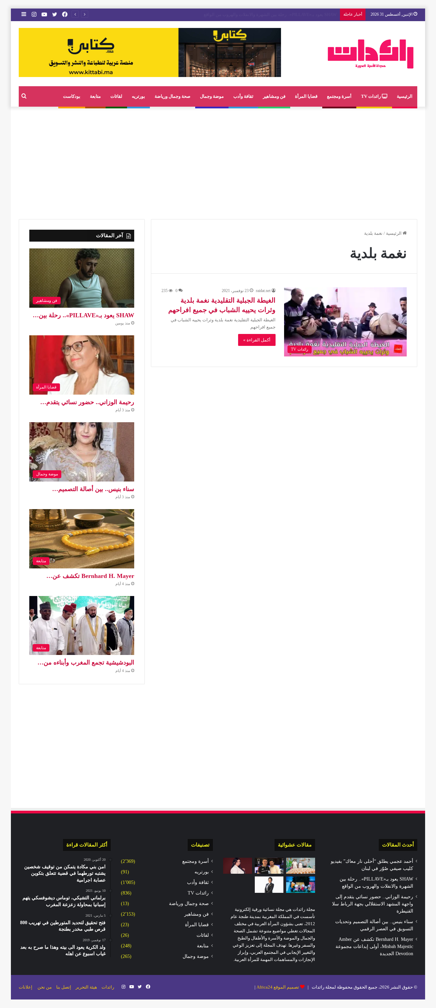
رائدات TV (371, 96)
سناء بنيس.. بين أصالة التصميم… (93, 489)
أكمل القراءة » (256, 339)
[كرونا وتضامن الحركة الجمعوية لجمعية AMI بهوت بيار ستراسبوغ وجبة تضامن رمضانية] (300, 866)
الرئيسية (404, 96)
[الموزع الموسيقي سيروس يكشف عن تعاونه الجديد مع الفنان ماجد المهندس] (269, 866)
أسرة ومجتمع (339, 96)
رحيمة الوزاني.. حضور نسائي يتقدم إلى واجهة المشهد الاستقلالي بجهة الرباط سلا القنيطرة (372, 904)
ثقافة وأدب (243, 96)
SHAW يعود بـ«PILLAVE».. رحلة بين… (83, 315)
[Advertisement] (218, 161)
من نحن (44, 987)
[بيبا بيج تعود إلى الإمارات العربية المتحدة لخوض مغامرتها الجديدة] (300, 884)
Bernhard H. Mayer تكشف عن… (90, 575)
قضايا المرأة (306, 96)
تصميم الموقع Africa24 (277, 987)
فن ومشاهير (274, 96)
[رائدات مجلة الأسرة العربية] (370, 54)
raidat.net (263, 290)
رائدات (108, 987)
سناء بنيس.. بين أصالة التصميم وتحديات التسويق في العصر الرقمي (275, 14)
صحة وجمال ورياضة (172, 96)
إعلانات (25, 987)
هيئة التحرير (86, 987)
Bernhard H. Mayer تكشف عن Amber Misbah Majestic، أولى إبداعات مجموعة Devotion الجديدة (374, 946)
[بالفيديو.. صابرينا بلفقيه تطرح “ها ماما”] (237, 866)
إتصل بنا (63, 987)
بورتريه (138, 96)
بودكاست (71, 96)
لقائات (116, 96)
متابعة (95, 96)
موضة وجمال (212, 96)
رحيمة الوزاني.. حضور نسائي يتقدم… (87, 402)
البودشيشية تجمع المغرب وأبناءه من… (85, 662)
